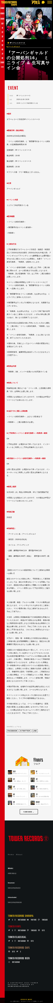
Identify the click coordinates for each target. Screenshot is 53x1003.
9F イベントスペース (17, 43)
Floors (38, 759)
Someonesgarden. (19, 986)
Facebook (12, 731)
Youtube (34, 920)
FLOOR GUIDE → (28, 812)
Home (11, 854)
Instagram (22, 920)
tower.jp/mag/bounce (14, 888)
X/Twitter (25, 731)
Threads (45, 920)
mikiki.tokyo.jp (12, 873)
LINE (35, 731)
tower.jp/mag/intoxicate (15, 902)
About (19, 854)
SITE (43, 930)
